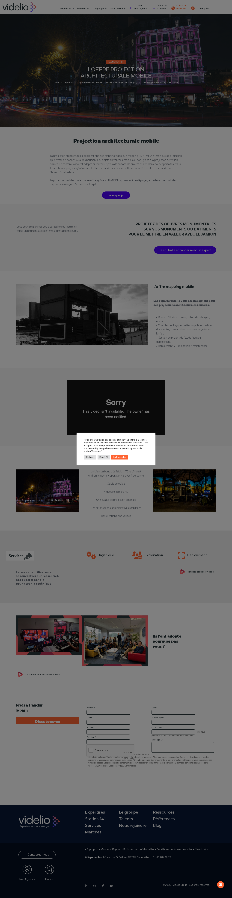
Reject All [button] (103, 457)
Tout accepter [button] (119, 457)
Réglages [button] (90, 457)
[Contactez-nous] (220, 884)
